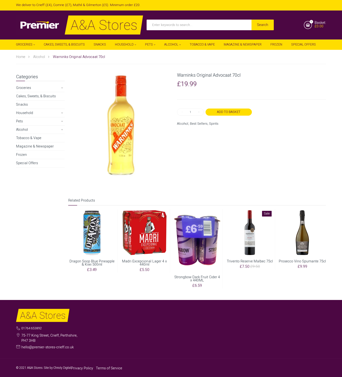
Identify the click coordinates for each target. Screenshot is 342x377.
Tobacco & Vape (28, 138)
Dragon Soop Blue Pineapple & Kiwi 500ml (92, 263)
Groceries (23, 87)
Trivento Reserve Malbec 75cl (250, 261)
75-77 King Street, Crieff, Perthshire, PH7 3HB (49, 338)
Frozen (21, 154)
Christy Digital (62, 368)
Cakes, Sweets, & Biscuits (36, 96)
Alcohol (22, 129)
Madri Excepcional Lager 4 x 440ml (144, 263)
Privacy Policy (82, 368)
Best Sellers (199, 123)
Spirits (213, 123)
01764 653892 (31, 328)
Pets (19, 121)
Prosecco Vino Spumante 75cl (302, 261)
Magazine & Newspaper (35, 146)
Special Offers (27, 163)
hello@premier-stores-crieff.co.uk (47, 347)
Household (24, 112)
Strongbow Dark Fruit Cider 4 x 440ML (197, 279)
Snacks (22, 104)
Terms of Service (109, 368)
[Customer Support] (79, 25)
